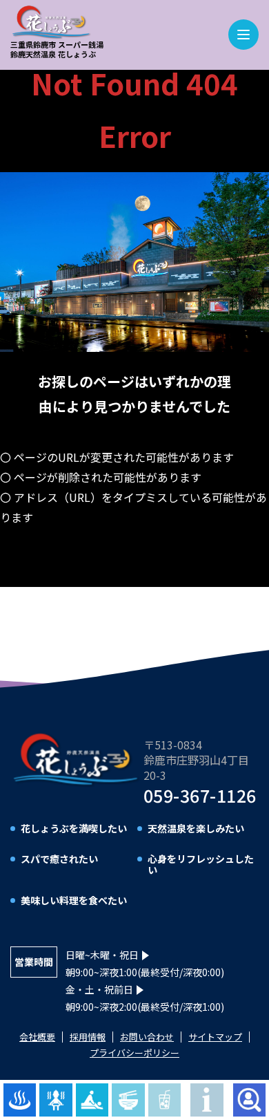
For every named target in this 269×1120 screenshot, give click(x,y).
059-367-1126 (200, 795)
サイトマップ (215, 1036)
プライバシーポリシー (134, 1052)
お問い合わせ (147, 1036)
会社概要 (37, 1036)
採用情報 (88, 1036)
